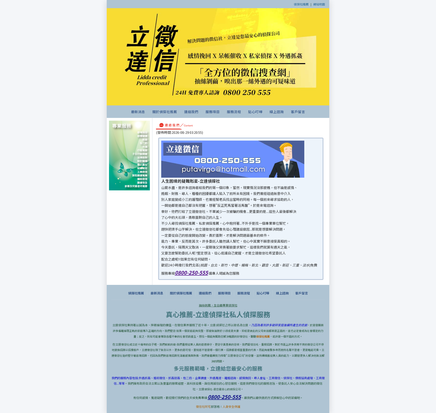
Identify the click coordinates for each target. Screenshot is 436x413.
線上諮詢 (277, 111)
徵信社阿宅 (203, 406)
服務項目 (213, 111)
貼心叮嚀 (255, 111)
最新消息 (138, 111)
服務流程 (234, 111)
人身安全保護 (231, 406)
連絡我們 (191, 111)
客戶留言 (298, 111)
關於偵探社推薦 (164, 111)
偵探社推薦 (301, 4)
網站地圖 (319, 4)
